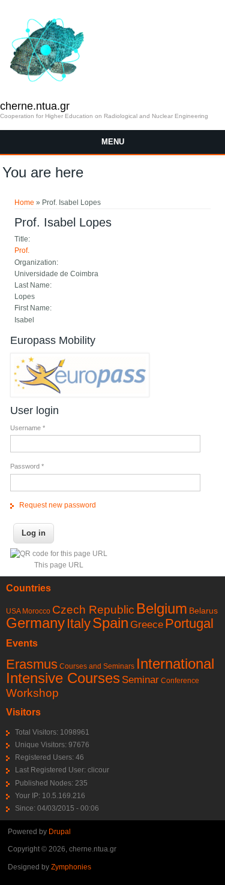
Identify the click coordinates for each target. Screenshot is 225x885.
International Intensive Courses (110, 671)
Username (27, 427)
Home (24, 202)
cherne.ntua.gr (35, 106)
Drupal (60, 831)
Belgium (161, 608)
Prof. (21, 250)
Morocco (36, 611)
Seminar (140, 679)
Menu (112, 141)
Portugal (189, 623)
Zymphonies (71, 867)
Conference (180, 680)
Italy (79, 623)
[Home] (46, 84)
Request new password (57, 505)
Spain (110, 623)
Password (27, 466)
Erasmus (32, 664)
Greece (146, 624)
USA (13, 611)
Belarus (203, 610)
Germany (35, 623)
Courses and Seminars (96, 666)
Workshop (32, 693)
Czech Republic (93, 609)
